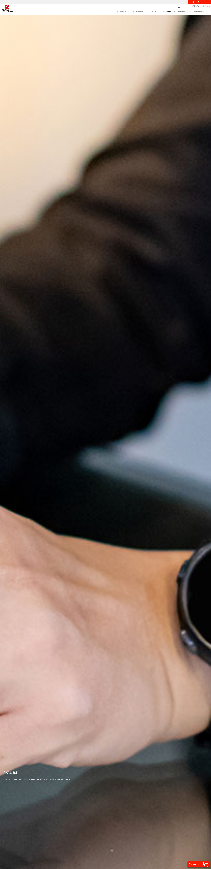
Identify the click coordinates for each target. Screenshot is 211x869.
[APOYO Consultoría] (9, 9)
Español (196, 5)
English (206, 5)
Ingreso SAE (196, 2)
